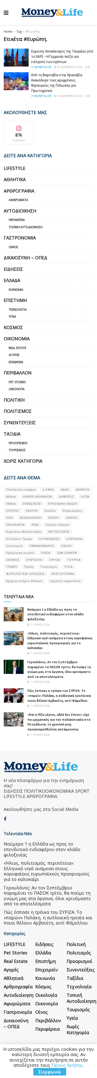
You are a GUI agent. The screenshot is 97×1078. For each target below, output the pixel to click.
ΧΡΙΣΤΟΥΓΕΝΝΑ (62, 573)
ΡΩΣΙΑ (45, 553)
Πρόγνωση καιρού (20, 553)
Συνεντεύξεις (20, 423)
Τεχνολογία (18, 309)
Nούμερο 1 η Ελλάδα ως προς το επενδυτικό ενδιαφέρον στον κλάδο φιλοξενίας (55, 614)
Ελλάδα (12, 280)
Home (8, 31)
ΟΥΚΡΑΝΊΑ (74, 539)
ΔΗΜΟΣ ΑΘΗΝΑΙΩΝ (37, 496)
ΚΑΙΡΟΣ (71, 517)
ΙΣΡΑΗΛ (53, 517)
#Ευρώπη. (33, 31)
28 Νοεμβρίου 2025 (69, 67)
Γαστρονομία (20, 238)
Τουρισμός (17, 450)
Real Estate (17, 348)
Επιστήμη (15, 300)
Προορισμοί (18, 443)
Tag (19, 31)
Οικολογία (17, 389)
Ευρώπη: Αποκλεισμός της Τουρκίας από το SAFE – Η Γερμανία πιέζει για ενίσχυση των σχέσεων (62, 56)
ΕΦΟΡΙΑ (32, 510)
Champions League (21, 489)
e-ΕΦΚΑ (48, 489)
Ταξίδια (12, 434)
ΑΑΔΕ (65, 489)
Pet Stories (17, 382)
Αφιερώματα (18, 200)
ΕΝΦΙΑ (11, 503)
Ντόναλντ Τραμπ (19, 539)
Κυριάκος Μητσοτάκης (24, 531)
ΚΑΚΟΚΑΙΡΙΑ (15, 524)
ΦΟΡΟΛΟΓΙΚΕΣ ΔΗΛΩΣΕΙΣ (25, 573)
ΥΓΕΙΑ (68, 567)
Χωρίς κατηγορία (23, 461)
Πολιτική (14, 400)
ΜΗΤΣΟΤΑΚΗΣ (59, 531)
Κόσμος (13, 327)
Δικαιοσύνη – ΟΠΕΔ (25, 258)
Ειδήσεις (13, 269)
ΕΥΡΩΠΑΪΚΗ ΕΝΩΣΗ (62, 503)
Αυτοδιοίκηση (20, 211)
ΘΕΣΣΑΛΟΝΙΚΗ (30, 517)
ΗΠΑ (9, 517)
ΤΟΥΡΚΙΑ (74, 560)
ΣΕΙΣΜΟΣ (12, 560)
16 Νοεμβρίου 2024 (69, 96)
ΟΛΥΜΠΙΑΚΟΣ (49, 539)
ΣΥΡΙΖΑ (54, 560)
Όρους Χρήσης (67, 1065)
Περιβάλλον (18, 373)
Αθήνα (11, 496)
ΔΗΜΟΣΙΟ (66, 496)
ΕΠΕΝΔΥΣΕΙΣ (32, 503)
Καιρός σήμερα (57, 524)
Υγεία (12, 316)
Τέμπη (28, 567)
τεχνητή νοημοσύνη (65, 581)
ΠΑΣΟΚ (66, 546)
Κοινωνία (16, 289)
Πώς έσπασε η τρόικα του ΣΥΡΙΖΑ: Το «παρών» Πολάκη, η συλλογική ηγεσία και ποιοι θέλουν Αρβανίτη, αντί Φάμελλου (59, 695)
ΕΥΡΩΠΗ (12, 510)
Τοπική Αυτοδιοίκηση (26, 227)
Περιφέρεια (17, 220)
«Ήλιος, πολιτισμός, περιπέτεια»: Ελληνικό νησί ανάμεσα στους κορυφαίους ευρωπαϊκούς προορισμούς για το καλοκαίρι (60, 640)
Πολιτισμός (18, 411)
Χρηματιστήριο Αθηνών (24, 581)
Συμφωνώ (49, 1072)
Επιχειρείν (16, 362)
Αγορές (14, 355)
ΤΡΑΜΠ (11, 567)
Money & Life (43, 67)
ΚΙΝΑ (35, 524)
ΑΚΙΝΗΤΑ (82, 489)
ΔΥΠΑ (85, 496)
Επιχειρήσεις (72, 510)
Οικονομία (17, 339)
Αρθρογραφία (19, 191)
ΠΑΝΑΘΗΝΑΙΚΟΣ (42, 546)
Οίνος (13, 247)
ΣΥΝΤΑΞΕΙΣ (34, 560)
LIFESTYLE (14, 168)
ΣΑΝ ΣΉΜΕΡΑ (67, 553)
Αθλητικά (15, 179)
